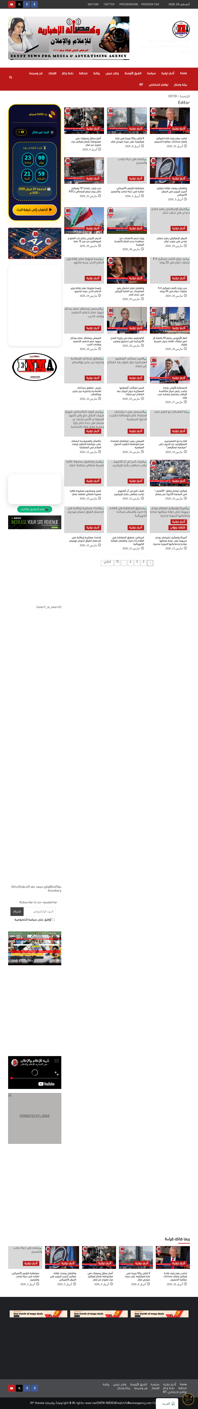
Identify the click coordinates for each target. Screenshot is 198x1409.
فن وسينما (36, 73)
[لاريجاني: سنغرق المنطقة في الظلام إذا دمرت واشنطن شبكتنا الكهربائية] (127, 519)
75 (117, 561)
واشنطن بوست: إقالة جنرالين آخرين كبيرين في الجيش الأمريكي (172, 191)
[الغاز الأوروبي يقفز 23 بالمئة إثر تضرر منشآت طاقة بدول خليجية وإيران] (170, 320)
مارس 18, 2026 (131, 346)
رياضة (96, 73)
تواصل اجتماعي (158, 84)
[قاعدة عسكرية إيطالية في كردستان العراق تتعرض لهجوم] (84, 519)
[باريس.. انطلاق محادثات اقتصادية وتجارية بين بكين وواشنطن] (84, 370)
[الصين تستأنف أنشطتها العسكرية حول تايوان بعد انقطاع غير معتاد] (127, 370)
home (183, 73)
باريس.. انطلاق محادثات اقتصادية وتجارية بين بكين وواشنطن (86, 391)
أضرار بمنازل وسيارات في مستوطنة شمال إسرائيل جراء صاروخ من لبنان (86, 141)
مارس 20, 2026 (174, 296)
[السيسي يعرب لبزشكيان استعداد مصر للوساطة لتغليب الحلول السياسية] (127, 423)
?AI (141, 84)
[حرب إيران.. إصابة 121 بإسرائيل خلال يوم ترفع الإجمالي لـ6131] (84, 170)
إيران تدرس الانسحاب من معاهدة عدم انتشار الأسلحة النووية (129, 241)
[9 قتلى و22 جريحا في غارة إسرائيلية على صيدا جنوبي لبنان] (127, 120)
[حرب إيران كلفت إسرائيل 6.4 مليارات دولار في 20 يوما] (170, 270)
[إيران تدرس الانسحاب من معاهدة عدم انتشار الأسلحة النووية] (127, 220)
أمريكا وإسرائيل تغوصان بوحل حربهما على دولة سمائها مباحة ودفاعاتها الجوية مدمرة (170, 540)
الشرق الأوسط (133, 73)
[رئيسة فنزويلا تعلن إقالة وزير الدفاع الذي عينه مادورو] (84, 270)
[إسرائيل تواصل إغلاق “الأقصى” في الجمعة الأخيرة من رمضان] (170, 473)
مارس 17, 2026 (174, 402)
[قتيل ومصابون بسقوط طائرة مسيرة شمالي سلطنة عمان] (84, 473)
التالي (107, 561)
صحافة (83, 73)
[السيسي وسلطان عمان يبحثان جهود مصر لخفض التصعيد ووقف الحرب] (84, 320)
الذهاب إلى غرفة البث (32, 210)
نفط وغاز (67, 73)
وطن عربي (112, 73)
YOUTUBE (93, 4)
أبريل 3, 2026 (175, 199)
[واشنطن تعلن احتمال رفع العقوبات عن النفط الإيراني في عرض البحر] (127, 270)
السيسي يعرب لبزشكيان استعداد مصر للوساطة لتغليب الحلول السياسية (127, 444)
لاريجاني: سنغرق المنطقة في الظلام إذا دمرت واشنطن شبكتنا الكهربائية (127, 540)
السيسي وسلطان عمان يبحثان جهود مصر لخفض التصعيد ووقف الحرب (85, 341)
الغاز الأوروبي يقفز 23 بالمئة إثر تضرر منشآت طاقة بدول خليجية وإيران (170, 341)
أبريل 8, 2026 (132, 146)
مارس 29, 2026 (174, 246)
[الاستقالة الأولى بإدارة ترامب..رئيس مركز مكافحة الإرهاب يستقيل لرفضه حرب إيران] (170, 370)
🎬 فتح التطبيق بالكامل (34, 509)
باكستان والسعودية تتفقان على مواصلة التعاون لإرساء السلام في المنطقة (86, 444)
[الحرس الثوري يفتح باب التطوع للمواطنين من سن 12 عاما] (84, 220)
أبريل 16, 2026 (175, 146)
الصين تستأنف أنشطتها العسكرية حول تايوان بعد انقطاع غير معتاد (130, 391)
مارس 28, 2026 (131, 249)
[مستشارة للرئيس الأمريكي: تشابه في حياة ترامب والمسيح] (127, 170)
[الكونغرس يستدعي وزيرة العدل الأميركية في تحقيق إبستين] (127, 320)
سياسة (151, 73)
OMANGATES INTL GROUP (35, 1116)
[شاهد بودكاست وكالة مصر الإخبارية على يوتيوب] (188, 1399)
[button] (10, 79)
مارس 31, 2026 (88, 196)
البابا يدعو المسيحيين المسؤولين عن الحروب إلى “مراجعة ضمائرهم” (173, 444)
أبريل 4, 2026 (89, 149)
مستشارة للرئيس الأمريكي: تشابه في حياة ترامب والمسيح (25, 1276)
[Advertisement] (34, 750)
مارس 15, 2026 (131, 399)
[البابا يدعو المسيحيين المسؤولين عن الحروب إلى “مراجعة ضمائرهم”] (170, 423)
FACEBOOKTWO (150, 4)
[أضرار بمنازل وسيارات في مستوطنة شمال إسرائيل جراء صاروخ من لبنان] (84, 120)
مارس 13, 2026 (131, 452)
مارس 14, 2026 (174, 452)
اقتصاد (52, 73)
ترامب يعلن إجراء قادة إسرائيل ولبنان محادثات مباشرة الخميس (175, 1276)
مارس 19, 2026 (131, 299)
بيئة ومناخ (180, 84)
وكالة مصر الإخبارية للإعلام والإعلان (168, 40)
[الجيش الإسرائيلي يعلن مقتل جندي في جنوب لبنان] (170, 220)
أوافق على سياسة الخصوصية (33, 919)
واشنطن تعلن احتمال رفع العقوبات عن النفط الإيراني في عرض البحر (129, 291)
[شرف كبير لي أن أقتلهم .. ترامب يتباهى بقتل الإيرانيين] (127, 473)
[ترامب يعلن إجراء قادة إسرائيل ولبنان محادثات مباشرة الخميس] (170, 120)
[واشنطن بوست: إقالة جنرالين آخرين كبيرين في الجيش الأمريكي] (170, 170)
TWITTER (108, 4)
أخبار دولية (167, 73)
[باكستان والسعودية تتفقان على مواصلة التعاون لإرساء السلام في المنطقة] (84, 423)
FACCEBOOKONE (128, 4)
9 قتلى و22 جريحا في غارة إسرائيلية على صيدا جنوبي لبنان (137, 1276)
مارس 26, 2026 (88, 246)
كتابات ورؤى (177, 527)
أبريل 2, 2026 (132, 196)
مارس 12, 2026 (174, 548)
